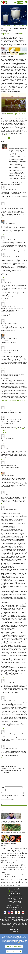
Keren (25, 882)
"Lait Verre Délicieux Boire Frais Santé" (12, 25)
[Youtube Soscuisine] (23, 912)
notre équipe (9, 863)
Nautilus (23, 883)
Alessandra (3, 874)
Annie (16, 874)
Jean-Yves (19, 879)
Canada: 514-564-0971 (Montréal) (15, 897)
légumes (4, 861)
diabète (12, 855)
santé (11, 35)
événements (12, 857)
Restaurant (10, 865)
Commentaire (5, 772)
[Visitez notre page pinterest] (12, 912)
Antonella (19, 874)
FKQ (5, 879)
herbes (16, 859)
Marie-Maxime (8, 884)
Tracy (13, 885)
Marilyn (13, 883)
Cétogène (8, 855)
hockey (20, 859)
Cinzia (6, 876)
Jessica (9, 882)
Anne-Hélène (12, 874)
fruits (23, 857)
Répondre (3, 200)
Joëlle (12, 882)
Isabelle (15, 879)
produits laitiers (5, 35)
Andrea (8, 874)
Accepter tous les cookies (14, 951)
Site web (3, 793)
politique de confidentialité (14, 942)
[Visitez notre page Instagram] (9, 912)
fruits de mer (4, 859)
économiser (17, 855)
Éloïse (20, 877)
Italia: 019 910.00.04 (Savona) (15, 902)
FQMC (7, 879)
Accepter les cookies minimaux (14, 946)
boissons (21, 33)
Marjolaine (17, 883)
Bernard (2, 877)
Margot (4, 883)
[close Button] (27, 935)
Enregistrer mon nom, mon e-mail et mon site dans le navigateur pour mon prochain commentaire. (14, 796)
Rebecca (7, 885)
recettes (4, 865)
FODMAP (18, 857)
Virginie (16, 885)
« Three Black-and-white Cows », (13, 113)
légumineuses (10, 861)
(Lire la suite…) (8, 134)
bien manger (11, 850)
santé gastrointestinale (13, 867)
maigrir (16, 861)
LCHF (23, 859)
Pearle (2, 885)
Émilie (2, 879)
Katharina (15, 882)
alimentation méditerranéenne (18, 848)
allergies (25, 848)
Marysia (20, 883)
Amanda (23, 874)
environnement (4, 857)
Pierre (5, 885)
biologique (19, 851)
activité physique (6, 848)
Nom (2, 787)
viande (10, 869)
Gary (9, 879)
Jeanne (24, 879)
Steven (11, 885)
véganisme (14, 869)
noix (5, 862)
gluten (9, 859)
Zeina (19, 885)
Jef (2, 882)
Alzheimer (2, 851)
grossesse (13, 859)
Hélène (12, 879)
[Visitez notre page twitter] (16, 912)
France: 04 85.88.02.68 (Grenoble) (15, 901)
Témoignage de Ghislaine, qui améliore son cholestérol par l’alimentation (12, 821)
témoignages (5, 869)
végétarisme (21, 869)
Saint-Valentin (15, 865)
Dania (13, 877)
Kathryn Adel (5, 33)
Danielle (17, 877)
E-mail (3, 790)
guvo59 (23, 25)
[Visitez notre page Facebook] (5, 912)
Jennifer (5, 882)
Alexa (6, 874)
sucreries (20, 867)
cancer (8, 853)
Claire (11, 877)
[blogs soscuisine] (19, 912)
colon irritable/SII (14, 853)
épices (8, 857)
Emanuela (24, 877)
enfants (23, 855)
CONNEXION (20, 2)
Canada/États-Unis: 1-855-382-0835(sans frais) (15, 899)
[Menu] (26, 2)
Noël (14, 863)
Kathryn (20, 882)
